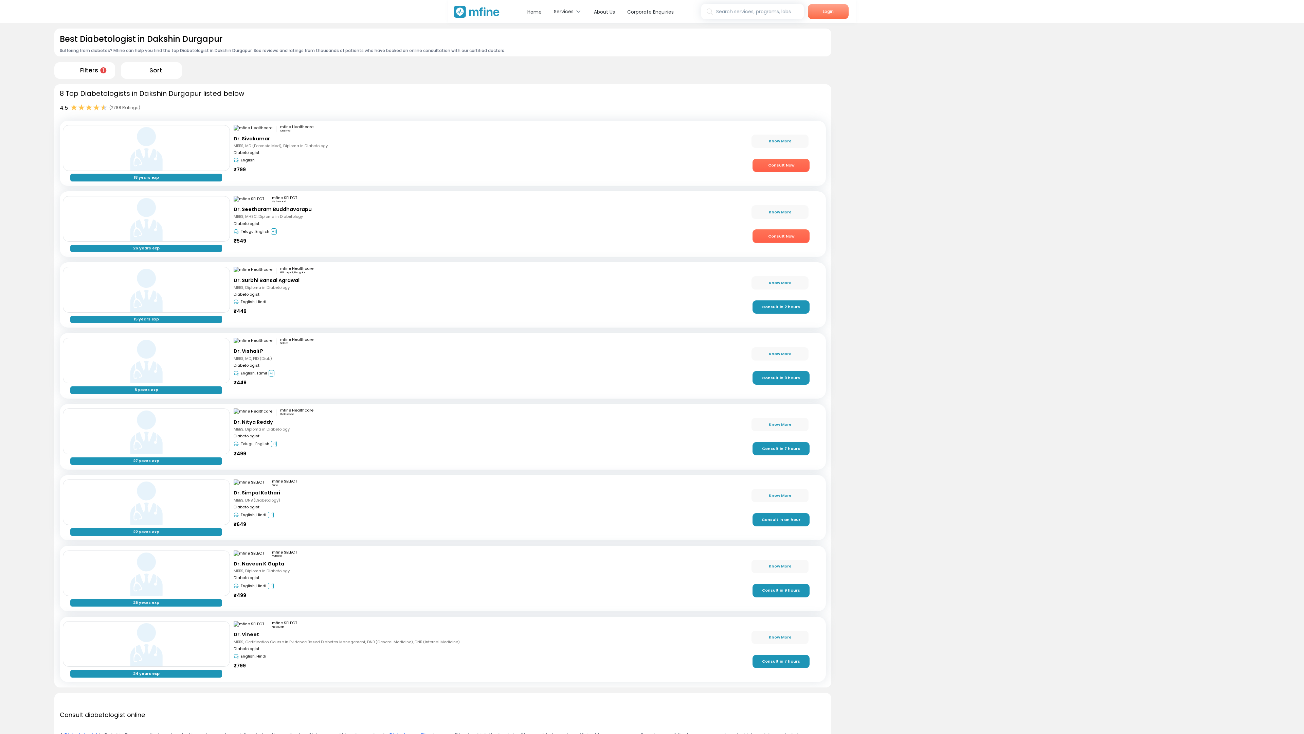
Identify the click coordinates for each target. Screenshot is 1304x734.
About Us (604, 11)
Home (534, 11)
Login (828, 11)
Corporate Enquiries (650, 11)
